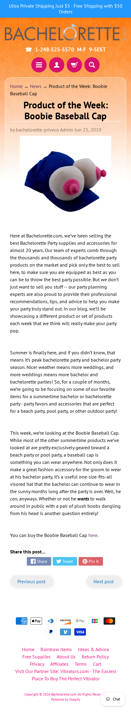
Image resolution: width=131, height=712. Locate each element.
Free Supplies (36, 657)
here (92, 535)
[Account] (56, 64)
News (35, 86)
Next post (104, 581)
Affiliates (59, 664)
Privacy (37, 664)
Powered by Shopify (65, 699)
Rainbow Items (56, 649)
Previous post (31, 581)
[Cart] (74, 64)
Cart (97, 664)
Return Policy (95, 657)
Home (16, 86)
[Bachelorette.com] (65, 31)
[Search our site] (92, 64)
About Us (66, 657)
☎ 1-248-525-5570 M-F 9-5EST (65, 49)
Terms (81, 664)
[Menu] (39, 64)
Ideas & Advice (93, 649)
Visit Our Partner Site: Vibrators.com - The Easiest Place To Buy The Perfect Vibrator (65, 675)
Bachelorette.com (63, 694)
